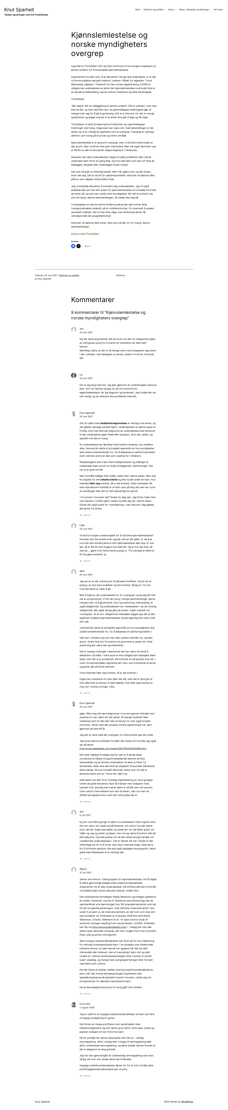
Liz (81, 374)
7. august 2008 (87, 1007)
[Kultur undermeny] (175, 9)
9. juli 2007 (85, 815)
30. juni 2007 (86, 706)
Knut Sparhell (19, 10)
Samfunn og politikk (69, 275)
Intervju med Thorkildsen (85, 233)
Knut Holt (85, 1004)
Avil (81, 328)
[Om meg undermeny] (223, 9)
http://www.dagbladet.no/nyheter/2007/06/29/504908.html (113, 748)
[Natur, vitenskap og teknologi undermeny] (209, 9)
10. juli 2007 (86, 872)
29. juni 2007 (86, 332)
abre (82, 571)
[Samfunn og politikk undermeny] (164, 9)
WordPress (187, 1101)
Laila (82, 525)
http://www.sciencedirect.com (109, 927)
